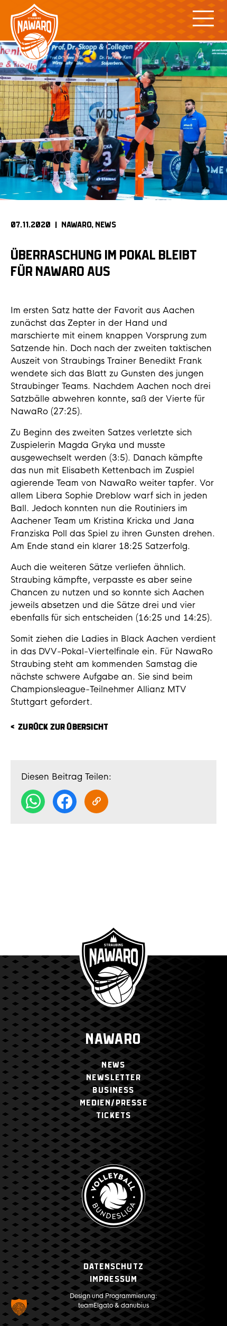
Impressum (114, 1279)
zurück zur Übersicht (63, 727)
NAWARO (76, 225)
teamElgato (95, 1305)
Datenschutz (113, 1267)
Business (113, 1090)
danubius (135, 1305)
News (105, 225)
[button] (19, 1307)
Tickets (113, 1116)
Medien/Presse (113, 1103)
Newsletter (113, 1078)
